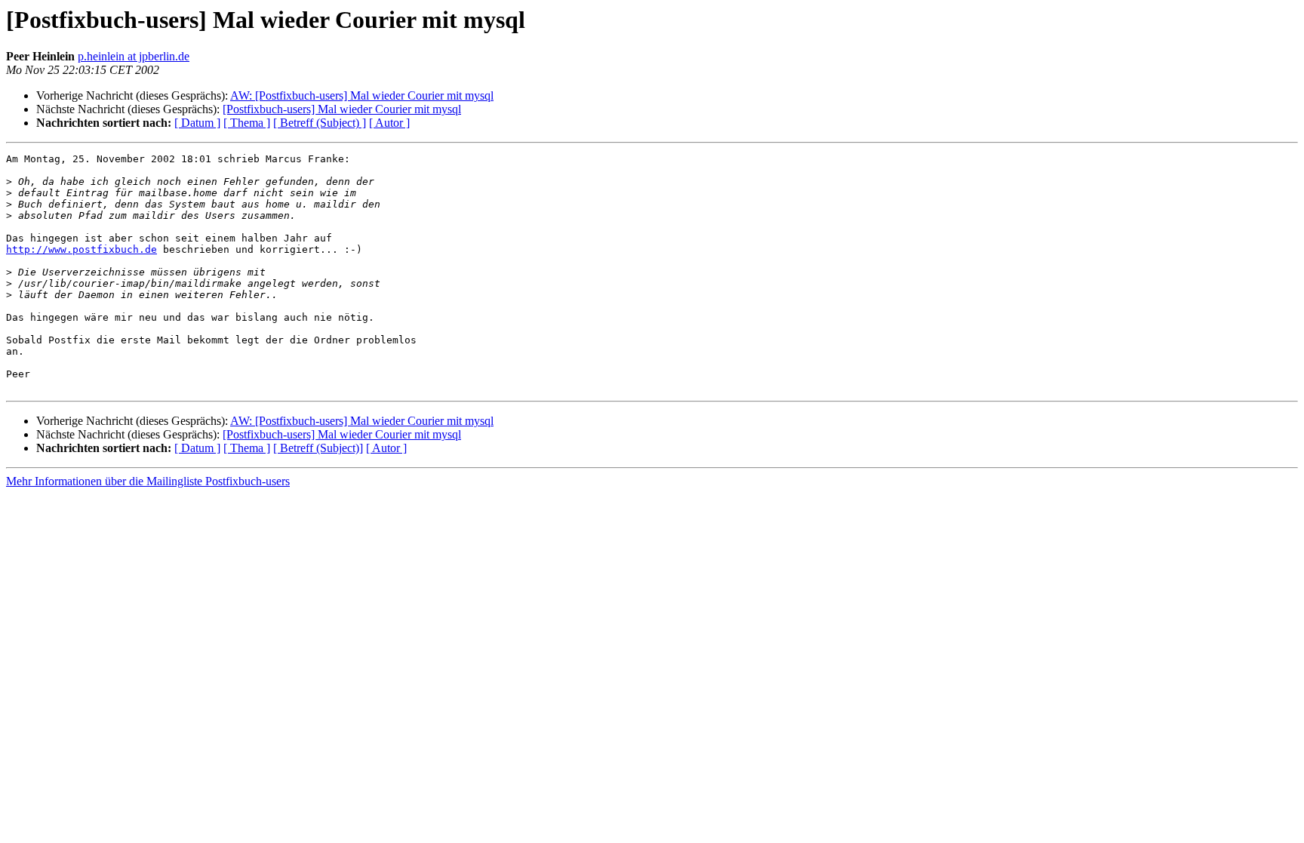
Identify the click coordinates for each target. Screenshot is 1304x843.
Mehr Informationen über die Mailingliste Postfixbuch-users (148, 481)
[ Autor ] (389, 122)
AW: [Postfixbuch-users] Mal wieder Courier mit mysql (362, 95)
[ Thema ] (246, 122)
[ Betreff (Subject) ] (319, 122)
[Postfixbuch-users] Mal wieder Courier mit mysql (342, 109)
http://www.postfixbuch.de (81, 249)
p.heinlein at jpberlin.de (133, 56)
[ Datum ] (197, 122)
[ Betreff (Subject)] (318, 447)
